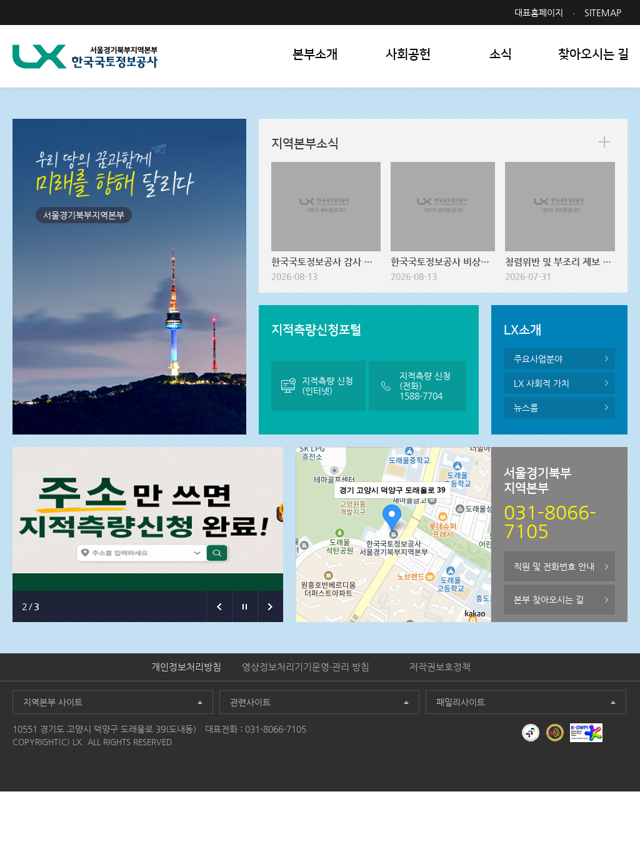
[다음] (270, 606)
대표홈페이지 (538, 13)
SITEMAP (602, 13)
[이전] (219, 606)
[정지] (245, 606)
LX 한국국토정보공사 (85, 56)
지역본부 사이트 (52, 702)
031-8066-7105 (275, 729)
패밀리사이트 (460, 702)
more (604, 142)
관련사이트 (250, 702)
